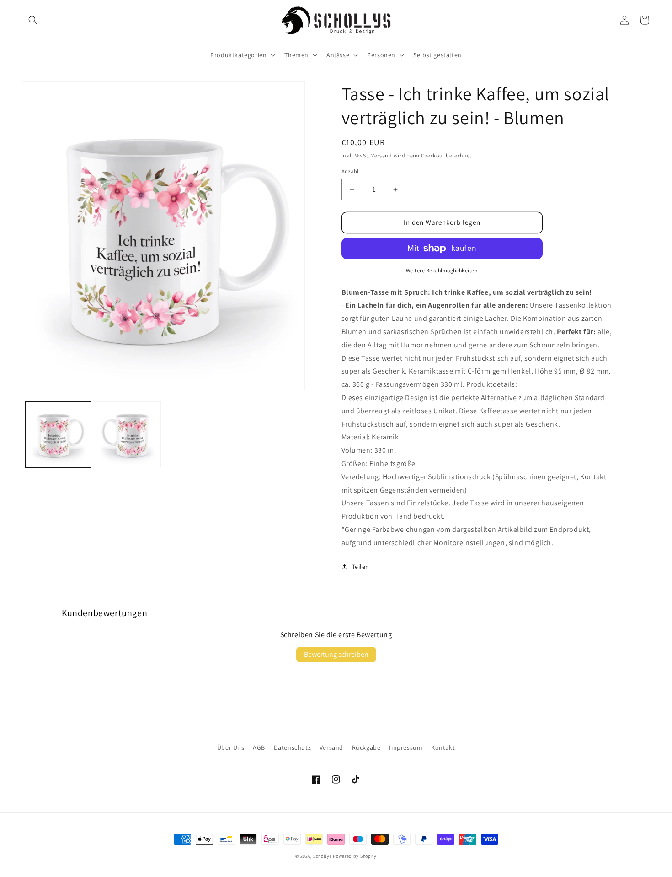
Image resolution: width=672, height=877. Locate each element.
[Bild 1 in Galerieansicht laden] (58, 434)
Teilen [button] (361, 567)
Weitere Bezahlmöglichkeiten (442, 270)
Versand (381, 155)
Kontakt (443, 747)
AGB (259, 747)
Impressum (405, 747)
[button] (33, 20)
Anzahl (350, 171)
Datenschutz (292, 747)
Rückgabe (366, 747)
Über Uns (231, 747)
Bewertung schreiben (336, 654)
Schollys (322, 856)
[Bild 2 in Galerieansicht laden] (128, 434)
